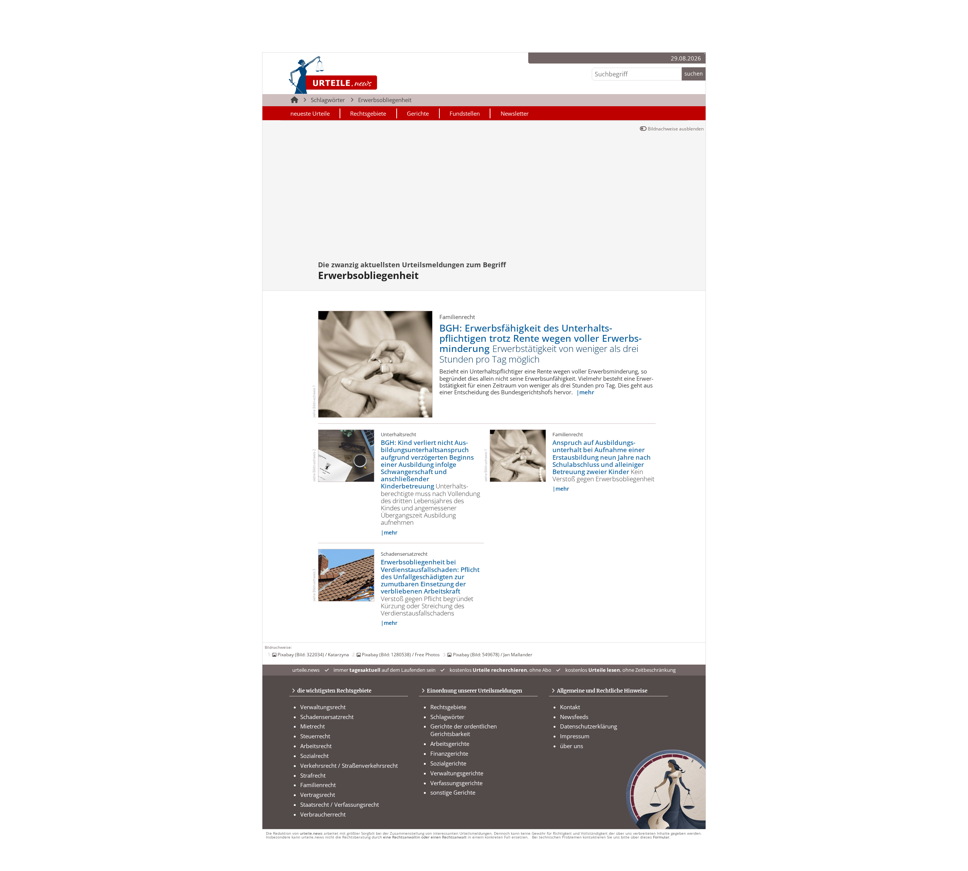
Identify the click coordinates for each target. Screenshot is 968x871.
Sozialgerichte (448, 763)
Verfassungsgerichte (456, 783)
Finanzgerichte (449, 753)
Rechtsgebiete (368, 113)
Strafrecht (313, 775)
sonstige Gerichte (452, 792)
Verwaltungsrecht (323, 707)
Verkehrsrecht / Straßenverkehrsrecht (349, 765)
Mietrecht (312, 726)
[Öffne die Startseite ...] (358, 74)
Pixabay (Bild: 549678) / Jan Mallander (492, 654)
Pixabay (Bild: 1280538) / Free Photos (401, 654)
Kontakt (570, 707)
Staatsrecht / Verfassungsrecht (339, 804)
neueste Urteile (310, 113)
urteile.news (311, 833)
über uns (571, 746)
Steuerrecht (315, 736)
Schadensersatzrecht (327, 717)
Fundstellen (465, 113)
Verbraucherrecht (323, 814)
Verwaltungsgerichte (456, 773)
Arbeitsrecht (316, 746)
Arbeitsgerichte (449, 743)
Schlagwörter (328, 100)
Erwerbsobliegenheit (384, 100)
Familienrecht (318, 785)
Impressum (574, 736)
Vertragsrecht (317, 794)
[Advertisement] (483, 199)
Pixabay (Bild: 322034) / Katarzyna (313, 654)
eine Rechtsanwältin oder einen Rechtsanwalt (425, 837)
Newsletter (515, 113)
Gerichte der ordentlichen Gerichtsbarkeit (463, 730)
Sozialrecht (314, 755)
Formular (661, 837)
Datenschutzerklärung (588, 726)
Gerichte (418, 113)
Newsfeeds (574, 717)
